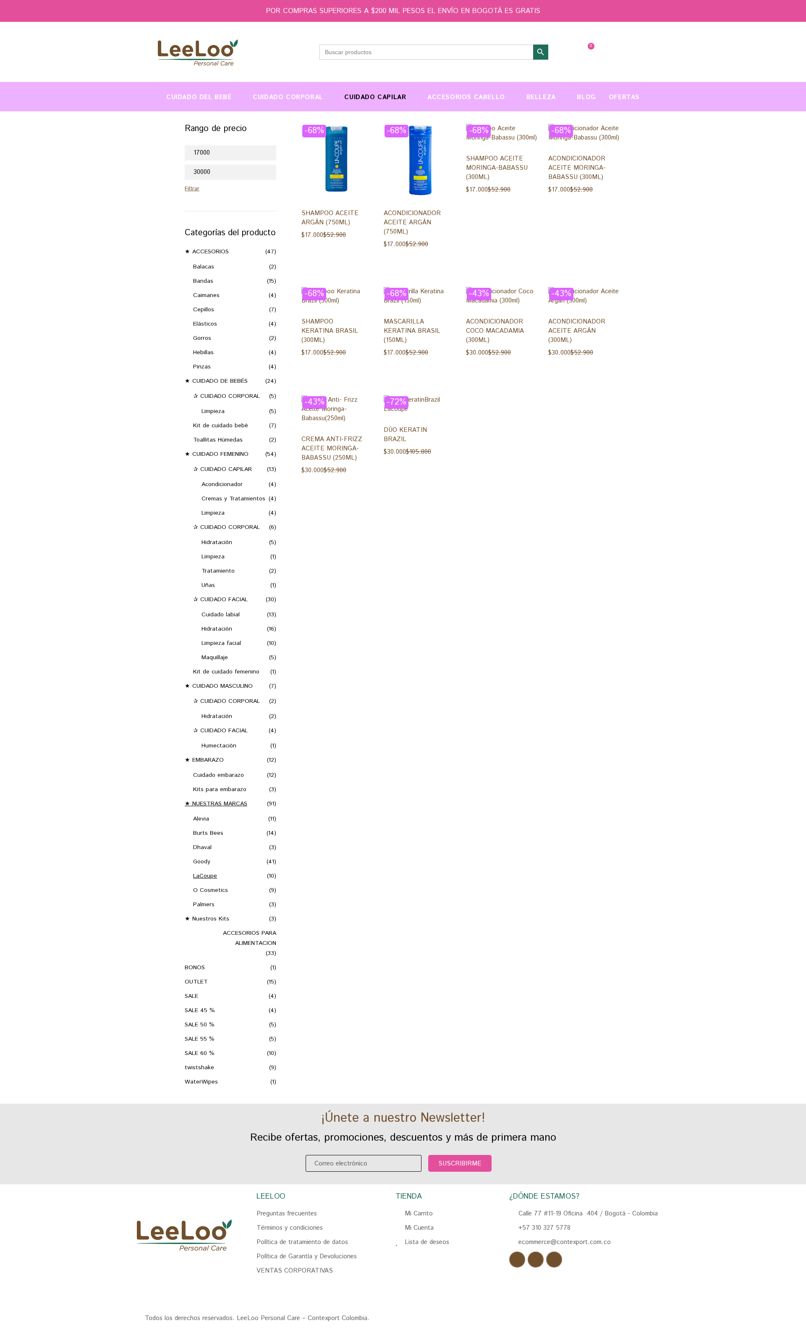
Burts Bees (208, 833)
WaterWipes (201, 1082)
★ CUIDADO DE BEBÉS (216, 381)
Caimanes (206, 295)
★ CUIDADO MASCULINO (219, 686)
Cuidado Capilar (375, 97)
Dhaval (202, 847)
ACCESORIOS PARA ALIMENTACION (249, 938)
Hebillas (203, 352)
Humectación (219, 746)
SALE (191, 996)
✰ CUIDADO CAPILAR (222, 469)
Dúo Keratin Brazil (405, 435)
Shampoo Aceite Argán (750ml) (330, 218)
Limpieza (213, 411)
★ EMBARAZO (204, 760)
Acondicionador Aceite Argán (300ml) (576, 331)
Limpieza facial (221, 643)
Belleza (541, 97)
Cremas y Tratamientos (233, 498)
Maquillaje (215, 657)
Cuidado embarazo (218, 775)
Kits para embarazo (219, 789)
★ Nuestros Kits (207, 919)
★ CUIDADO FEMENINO (217, 454)
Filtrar (192, 189)
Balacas (203, 267)
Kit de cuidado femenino (226, 672)
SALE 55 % (200, 1039)
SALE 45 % (200, 1010)
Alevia (201, 819)
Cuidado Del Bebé (199, 97)
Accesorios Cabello (466, 97)
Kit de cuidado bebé (220, 425)
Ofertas (624, 97)
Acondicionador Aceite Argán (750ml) (412, 222)
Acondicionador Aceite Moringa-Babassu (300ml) (577, 167)
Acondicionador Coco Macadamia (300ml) (495, 331)
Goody (201, 861)
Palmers (204, 904)
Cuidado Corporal (288, 97)
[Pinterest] (554, 1260)
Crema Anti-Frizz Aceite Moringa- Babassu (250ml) (331, 448)
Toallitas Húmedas (218, 440)
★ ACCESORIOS (207, 251)
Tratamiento (218, 571)
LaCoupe (205, 876)
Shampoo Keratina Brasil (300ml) (329, 331)
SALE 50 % (200, 1024)
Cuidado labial (221, 614)
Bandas (203, 281)
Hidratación (217, 542)
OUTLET (196, 982)
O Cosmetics (210, 890)
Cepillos (203, 309)
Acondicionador (222, 484)
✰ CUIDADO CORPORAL (226, 396)
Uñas (208, 585)
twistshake (199, 1067)
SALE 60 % (200, 1053)
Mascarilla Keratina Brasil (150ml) (412, 331)
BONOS (195, 967)
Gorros (202, 338)
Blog (586, 97)
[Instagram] (536, 1260)
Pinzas (202, 367)
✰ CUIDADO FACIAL (220, 599)
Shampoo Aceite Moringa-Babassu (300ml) (497, 167)
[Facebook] (517, 1260)
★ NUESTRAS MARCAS (216, 804)
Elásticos (205, 324)
